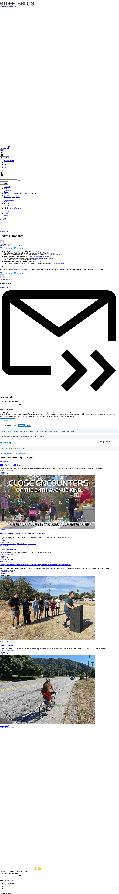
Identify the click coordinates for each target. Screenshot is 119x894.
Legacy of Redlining (10, 207)
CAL (5, 164)
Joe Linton (3, 472)
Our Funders (7, 195)
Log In (2, 148)
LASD (6, 215)
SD (5, 167)
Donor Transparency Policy (12, 197)
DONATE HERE (9, 161)
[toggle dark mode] (2, 152)
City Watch (50, 253)
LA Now (33, 260)
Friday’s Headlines (7, 645)
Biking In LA (37, 251)
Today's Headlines (5, 231)
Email (19, 404)
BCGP (51, 263)
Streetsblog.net (59, 263)
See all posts (4, 726)
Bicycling (6, 203)
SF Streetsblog (47, 256)
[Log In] (8, 148)
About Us (6, 188)
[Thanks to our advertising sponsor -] (34, 229)
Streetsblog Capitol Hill (21, 269)
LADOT (6, 212)
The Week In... (4, 461)
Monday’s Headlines (8, 549)
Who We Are (7, 190)
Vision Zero (3, 561)
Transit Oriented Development (12, 208)
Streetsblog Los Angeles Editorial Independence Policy (20, 193)
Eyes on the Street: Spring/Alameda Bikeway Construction (22, 533)
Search (20, 180)
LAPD (6, 213)
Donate (6, 192)
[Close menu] (1, 178)
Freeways (6, 205)
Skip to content (4, 1)
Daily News (7, 258)
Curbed (57, 254)
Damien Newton (7, 244)
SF (4, 166)
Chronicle (39, 256)
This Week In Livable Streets (11, 465)
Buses (5, 202)
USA (5, 162)
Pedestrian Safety (9, 200)
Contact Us (7, 187)
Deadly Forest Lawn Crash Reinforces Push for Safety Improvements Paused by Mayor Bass (35, 565)
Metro (5, 210)
